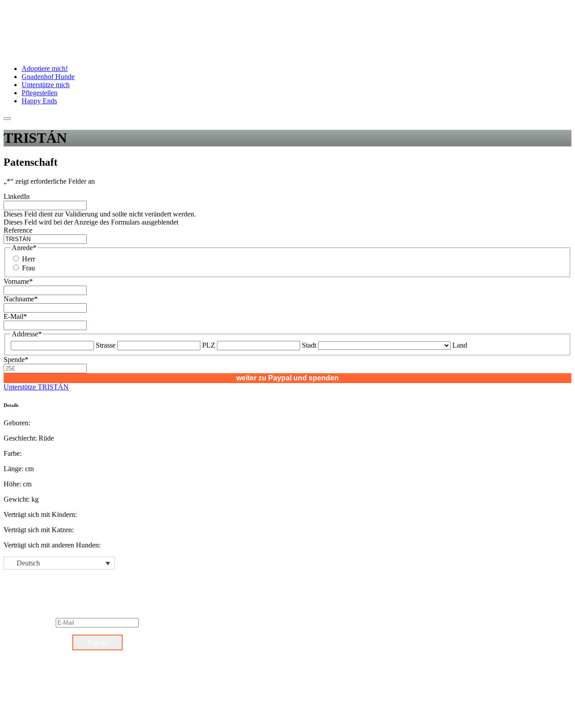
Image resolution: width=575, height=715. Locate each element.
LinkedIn (17, 196)
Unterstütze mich (46, 84)
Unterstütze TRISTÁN (36, 387)
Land (459, 345)
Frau (28, 268)
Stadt (309, 345)
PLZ (208, 345)
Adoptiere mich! (45, 68)
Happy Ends (39, 101)
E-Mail (15, 316)
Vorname (18, 281)
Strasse (105, 345)
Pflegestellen (40, 93)
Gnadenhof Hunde (48, 76)
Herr (28, 259)
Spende (16, 359)
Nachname (21, 299)
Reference (18, 230)
